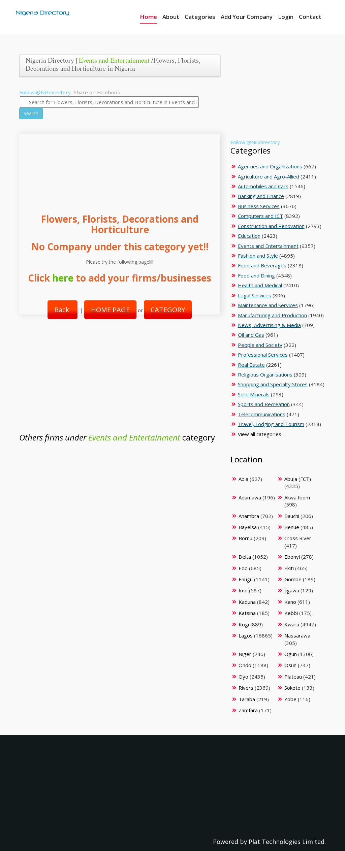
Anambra (249, 516)
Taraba (247, 699)
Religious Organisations (265, 374)
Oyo (243, 676)
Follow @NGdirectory (45, 92)
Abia (243, 479)
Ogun (290, 654)
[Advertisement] (117, 167)
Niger (245, 654)
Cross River (297, 538)
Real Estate (251, 364)
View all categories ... (262, 434)
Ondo (245, 665)
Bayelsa (248, 527)
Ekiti (289, 568)
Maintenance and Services (268, 305)
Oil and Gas (251, 334)
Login (285, 17)
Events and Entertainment (114, 60)
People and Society (260, 344)
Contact (310, 17)
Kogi (244, 624)
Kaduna (247, 601)
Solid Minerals (254, 394)
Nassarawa (297, 635)
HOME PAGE (110, 309)
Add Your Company (247, 17)
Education (249, 235)
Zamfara (248, 710)
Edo (243, 568)
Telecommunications (261, 414)
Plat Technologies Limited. (287, 842)
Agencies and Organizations (270, 166)
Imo (243, 590)
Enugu (246, 579)
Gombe (293, 579)
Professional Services (263, 354)
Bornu (245, 538)
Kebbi (291, 613)
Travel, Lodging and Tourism (271, 424)
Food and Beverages (262, 265)
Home (148, 17)
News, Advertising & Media (269, 325)
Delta (245, 556)
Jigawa (291, 590)
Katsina (247, 613)
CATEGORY (168, 309)
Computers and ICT (260, 215)
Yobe (290, 699)
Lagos (246, 635)
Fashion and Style (258, 255)
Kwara (291, 624)
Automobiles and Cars (263, 186)
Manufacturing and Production (272, 315)
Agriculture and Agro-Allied (268, 176)
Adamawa (250, 497)
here (62, 277)
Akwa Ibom (297, 497)
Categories (200, 17)
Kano (290, 601)
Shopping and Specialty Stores (273, 384)
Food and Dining (256, 275)
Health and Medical (260, 285)
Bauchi (291, 516)
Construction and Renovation (271, 226)
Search (31, 113)
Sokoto (292, 687)
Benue (291, 527)
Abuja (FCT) (297, 479)
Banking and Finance (261, 196)
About (170, 17)
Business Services (259, 206)
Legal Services (254, 295)
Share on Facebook (96, 92)
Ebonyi (292, 556)
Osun (290, 665)
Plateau (293, 676)
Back (62, 309)
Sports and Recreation (264, 404)
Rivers (246, 687)
